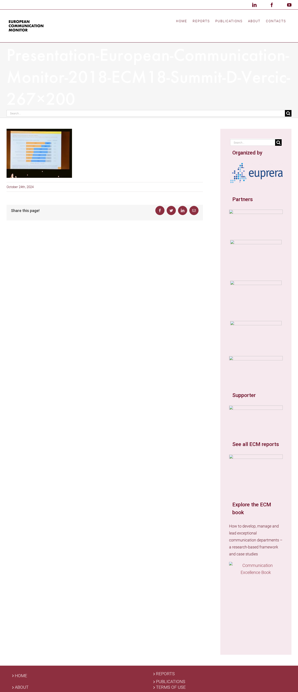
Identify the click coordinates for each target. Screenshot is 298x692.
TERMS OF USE (171, 687)
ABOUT (22, 687)
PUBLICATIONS (170, 681)
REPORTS (165, 673)
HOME (21, 675)
